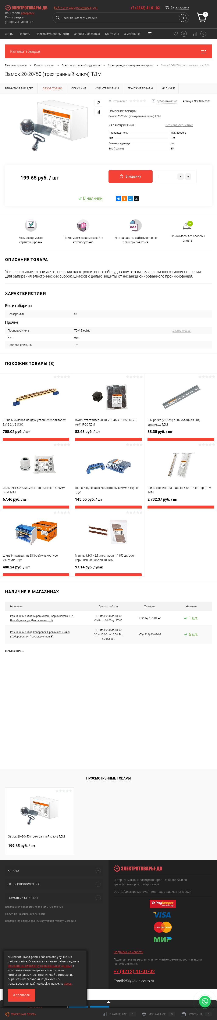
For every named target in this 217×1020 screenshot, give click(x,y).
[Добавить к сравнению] (98, 112)
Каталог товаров (25, 51)
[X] (136, 198)
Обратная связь (23, 1014)
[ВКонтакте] (118, 198)
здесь (68, 983)
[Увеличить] (54, 127)
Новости (25, 34)
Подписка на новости (128, 952)
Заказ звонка (180, 7)
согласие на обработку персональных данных (40, 965)
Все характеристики (179, 125)
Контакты (112, 34)
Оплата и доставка (87, 34)
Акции (9, 34)
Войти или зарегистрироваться (75, 7)
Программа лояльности (52, 34)
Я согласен (21, 995)
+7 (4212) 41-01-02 (145, 8)
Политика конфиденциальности (25, 913)
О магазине (132, 34)
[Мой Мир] (130, 198)
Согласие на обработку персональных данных (34, 906)
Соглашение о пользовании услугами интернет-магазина (41, 920)
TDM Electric (178, 132)
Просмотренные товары (108, 778)
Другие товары (181, 330)
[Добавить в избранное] (98, 102)
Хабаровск (28, 13)
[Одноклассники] (124, 198)
